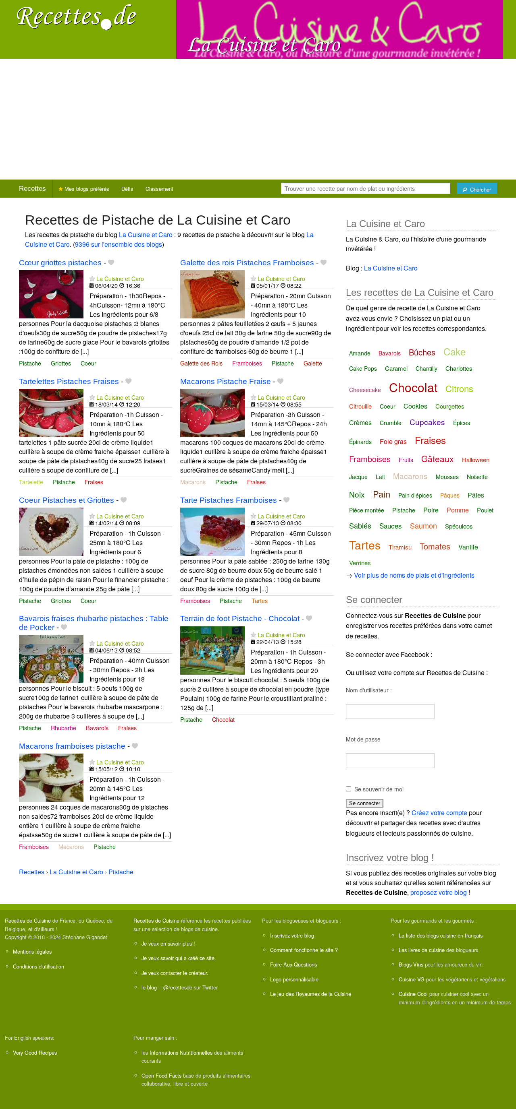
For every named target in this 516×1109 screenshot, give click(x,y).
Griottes (61, 363)
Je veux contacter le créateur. (174, 973)
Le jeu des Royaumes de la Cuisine (310, 993)
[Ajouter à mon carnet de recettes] (111, 262)
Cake (454, 351)
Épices (461, 423)
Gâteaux (437, 458)
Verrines (360, 562)
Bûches (422, 352)
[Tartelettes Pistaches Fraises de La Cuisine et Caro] (51, 412)
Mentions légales (32, 951)
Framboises (247, 363)
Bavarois (97, 727)
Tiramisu (400, 547)
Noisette (477, 477)
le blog (149, 987)
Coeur (88, 363)
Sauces (390, 525)
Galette (313, 363)
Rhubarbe (63, 727)
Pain (381, 493)
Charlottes (458, 368)
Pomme (458, 509)
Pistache (30, 363)
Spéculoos (459, 526)
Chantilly (426, 368)
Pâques (450, 495)
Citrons (459, 388)
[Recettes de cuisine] (76, 16)
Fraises (94, 481)
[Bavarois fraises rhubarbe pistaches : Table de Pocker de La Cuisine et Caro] (51, 658)
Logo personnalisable (294, 979)
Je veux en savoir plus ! (168, 943)
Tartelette (31, 481)
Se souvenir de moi (379, 789)
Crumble (391, 423)
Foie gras (393, 441)
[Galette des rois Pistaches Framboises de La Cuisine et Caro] (212, 293)
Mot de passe (363, 739)
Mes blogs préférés (86, 188)
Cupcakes (427, 421)
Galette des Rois (201, 363)
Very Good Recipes (35, 1052)
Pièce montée (366, 510)
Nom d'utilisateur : (369, 690)
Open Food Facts (161, 1075)
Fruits (406, 460)
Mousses (447, 477)
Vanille (468, 546)
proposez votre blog (438, 892)
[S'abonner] (92, 278)
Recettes (32, 188)
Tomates (435, 546)
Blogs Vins (411, 964)
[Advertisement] (258, 119)
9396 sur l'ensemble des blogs (118, 244)
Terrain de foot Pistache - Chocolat (240, 618)
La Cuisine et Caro (146, 234)
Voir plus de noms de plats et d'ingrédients (414, 575)
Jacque (358, 477)
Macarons (193, 481)
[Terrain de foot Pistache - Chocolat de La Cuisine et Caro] (212, 649)
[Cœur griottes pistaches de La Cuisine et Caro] (51, 293)
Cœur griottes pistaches (60, 262)
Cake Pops (363, 368)
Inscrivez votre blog (292, 935)
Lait (380, 477)
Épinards (360, 442)
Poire (431, 509)
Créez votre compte (439, 812)
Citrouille (360, 406)
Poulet (485, 510)
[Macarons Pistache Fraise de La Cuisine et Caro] (212, 412)
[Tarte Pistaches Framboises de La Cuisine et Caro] (212, 530)
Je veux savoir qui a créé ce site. (178, 958)
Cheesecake (365, 390)
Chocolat (223, 719)
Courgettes (449, 406)
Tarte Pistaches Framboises (228, 500)
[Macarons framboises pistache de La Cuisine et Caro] (51, 776)
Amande (359, 353)
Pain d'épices (415, 495)
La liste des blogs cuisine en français (441, 935)
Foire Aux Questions (293, 964)
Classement (159, 188)
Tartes (260, 600)
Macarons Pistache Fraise (225, 381)
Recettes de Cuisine (28, 920)
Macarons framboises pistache (72, 746)
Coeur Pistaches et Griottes (66, 500)
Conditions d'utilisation (38, 966)
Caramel (396, 368)
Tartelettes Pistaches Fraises (69, 381)
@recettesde (177, 987)
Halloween (475, 459)
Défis (127, 188)
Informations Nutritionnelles (181, 1052)
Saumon (423, 525)
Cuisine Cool (413, 993)
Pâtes (476, 495)
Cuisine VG (411, 979)
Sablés (360, 525)
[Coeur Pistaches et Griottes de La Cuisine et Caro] (51, 530)
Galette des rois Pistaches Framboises (247, 262)
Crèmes (360, 422)
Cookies (415, 406)
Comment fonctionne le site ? (304, 950)
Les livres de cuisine (422, 950)
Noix (357, 494)
